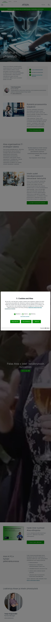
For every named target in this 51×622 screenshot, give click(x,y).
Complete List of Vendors (10, 308)
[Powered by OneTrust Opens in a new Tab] (45, 328)
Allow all (37, 321)
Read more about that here (35, 307)
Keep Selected (15, 321)
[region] (25, 311)
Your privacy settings (25, 316)
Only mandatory (26, 321)
